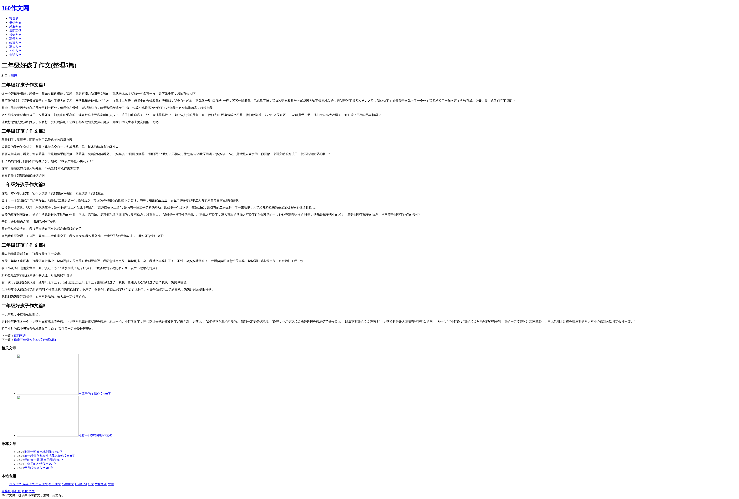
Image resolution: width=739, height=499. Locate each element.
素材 (25, 491)
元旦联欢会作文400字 (38, 468)
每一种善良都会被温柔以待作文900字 (49, 455)
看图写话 (15, 30)
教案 (111, 484)
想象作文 (15, 26)
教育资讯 (101, 484)
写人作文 (15, 46)
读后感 (13, 18)
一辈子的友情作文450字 (40, 464)
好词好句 (81, 484)
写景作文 (15, 38)
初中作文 (15, 51)
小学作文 (68, 484)
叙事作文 (15, 42)
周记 (14, 75)
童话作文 (15, 55)
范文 (91, 484)
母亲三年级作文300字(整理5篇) (35, 339)
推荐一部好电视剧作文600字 (43, 451)
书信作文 (15, 22)
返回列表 (20, 335)
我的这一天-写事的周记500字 (44, 459)
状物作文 (15, 34)
